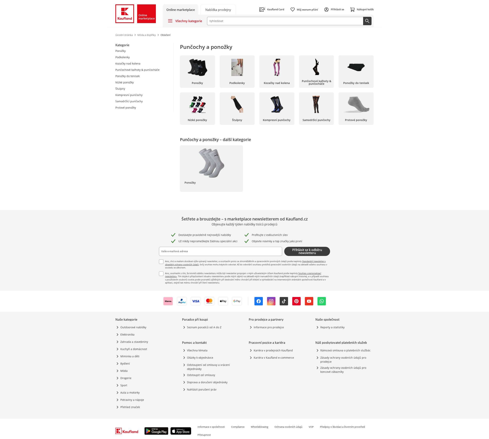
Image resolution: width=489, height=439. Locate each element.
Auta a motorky (130, 392)
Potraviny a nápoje (132, 400)
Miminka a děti (129, 356)
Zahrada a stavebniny (134, 342)
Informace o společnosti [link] (211, 427)
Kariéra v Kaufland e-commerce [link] (274, 357)
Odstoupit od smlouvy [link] (201, 375)
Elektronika (127, 334)
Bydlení (125, 363)
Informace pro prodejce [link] (269, 327)
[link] (218, 9)
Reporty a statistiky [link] (332, 327)
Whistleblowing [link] (259, 427)
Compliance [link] (237, 427)
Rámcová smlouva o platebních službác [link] (345, 350)
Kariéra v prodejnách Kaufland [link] (273, 350)
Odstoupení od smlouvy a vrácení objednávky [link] (208, 367)
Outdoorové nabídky (133, 327)
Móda (124, 371)
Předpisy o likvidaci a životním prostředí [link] (342, 427)
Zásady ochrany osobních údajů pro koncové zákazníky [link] (343, 370)
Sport (123, 385)
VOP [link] (311, 427)
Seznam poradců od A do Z (204, 327)
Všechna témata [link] (197, 350)
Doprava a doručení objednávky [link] (207, 382)
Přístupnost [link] (204, 435)
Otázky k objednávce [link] (200, 357)
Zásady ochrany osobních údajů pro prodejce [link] (343, 359)
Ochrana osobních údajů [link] (288, 427)
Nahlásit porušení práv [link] (201, 389)
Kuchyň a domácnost (133, 349)
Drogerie (125, 378)
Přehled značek (130, 407)
